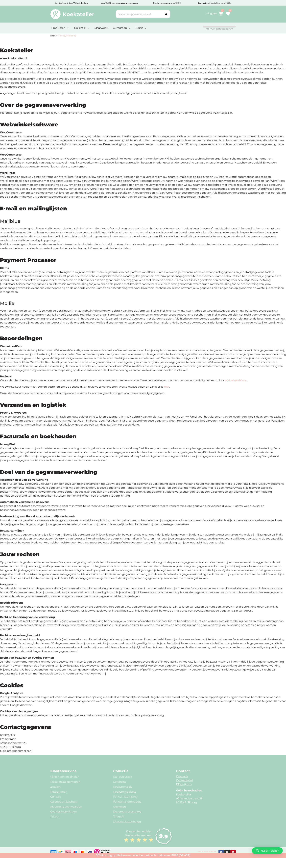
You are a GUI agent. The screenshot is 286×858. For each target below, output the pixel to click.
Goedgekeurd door (72, 3)
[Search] (166, 14)
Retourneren (58, 791)
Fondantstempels (125, 796)
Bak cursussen (122, 776)
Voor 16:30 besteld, (119, 3)
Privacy (54, 816)
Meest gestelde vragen (65, 781)
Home (53, 35)
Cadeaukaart (184, 780)
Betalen (55, 786)
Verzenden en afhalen (64, 776)
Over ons (182, 776)
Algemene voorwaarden (66, 806)
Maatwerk (101, 27)
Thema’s (118, 816)
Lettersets (119, 781)
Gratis (139, 27)
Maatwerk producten (127, 821)
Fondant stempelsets (127, 801)
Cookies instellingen (63, 811)
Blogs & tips (184, 784)
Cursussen (120, 27)
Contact (55, 796)
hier (166, 386)
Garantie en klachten (63, 801)
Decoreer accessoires (127, 811)
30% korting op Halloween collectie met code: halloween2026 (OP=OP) (143, 855)
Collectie (80, 27)
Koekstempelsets (124, 791)
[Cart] (221, 13)
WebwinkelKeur (235, 380)
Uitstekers (119, 806)
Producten (58, 27)
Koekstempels (122, 786)
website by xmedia (207, 851)
